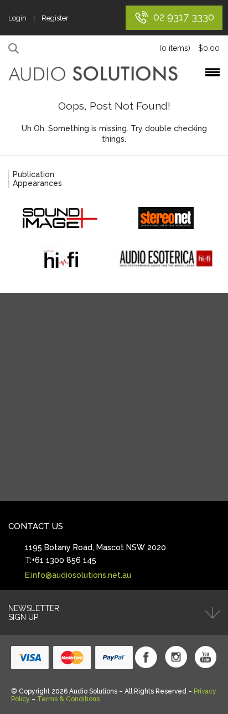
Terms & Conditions (68, 699)
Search (15, 48)
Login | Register (38, 18)
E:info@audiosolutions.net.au (78, 575)
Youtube (206, 657)
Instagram (176, 657)
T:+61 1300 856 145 (60, 560)
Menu (212, 72)
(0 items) (189, 48)
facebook (146, 657)
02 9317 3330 (183, 17)
